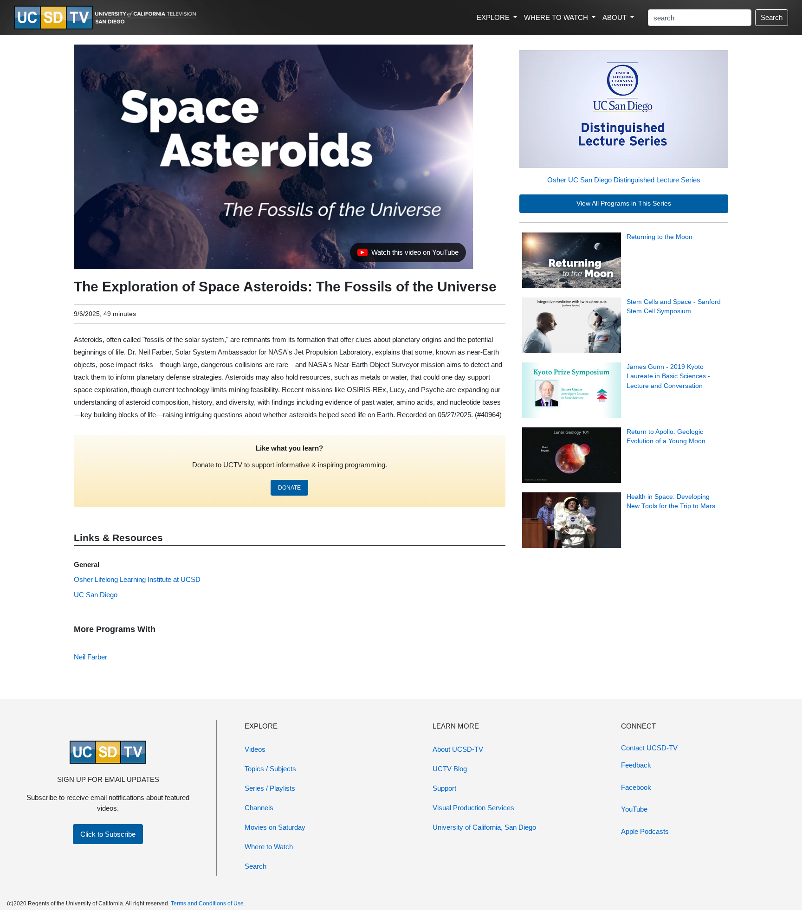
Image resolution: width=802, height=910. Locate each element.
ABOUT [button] (615, 17)
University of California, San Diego (484, 827)
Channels (259, 808)
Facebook (636, 787)
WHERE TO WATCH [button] (557, 17)
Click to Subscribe (108, 834)
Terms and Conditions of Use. (208, 903)
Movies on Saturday (275, 827)
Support (444, 788)
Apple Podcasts (645, 831)
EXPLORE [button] (494, 17)
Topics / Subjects (270, 769)
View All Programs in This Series (623, 203)
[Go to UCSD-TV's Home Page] (107, 18)
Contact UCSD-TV (649, 748)
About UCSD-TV (458, 749)
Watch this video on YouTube (408, 254)
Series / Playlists (270, 788)
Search (772, 17)
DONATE (289, 487)
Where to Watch (269, 847)
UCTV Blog (450, 769)
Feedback (636, 765)
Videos (255, 749)
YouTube (634, 809)
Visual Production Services (473, 808)
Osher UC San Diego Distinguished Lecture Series (623, 180)
